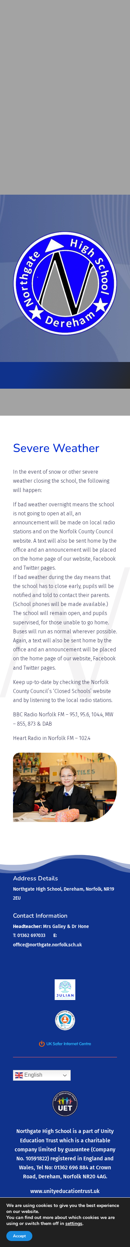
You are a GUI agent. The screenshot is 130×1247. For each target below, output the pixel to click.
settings (73, 1224)
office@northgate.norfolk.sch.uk (47, 945)
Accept (19, 1236)
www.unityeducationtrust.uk (65, 1191)
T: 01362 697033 (29, 935)
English (32, 1075)
